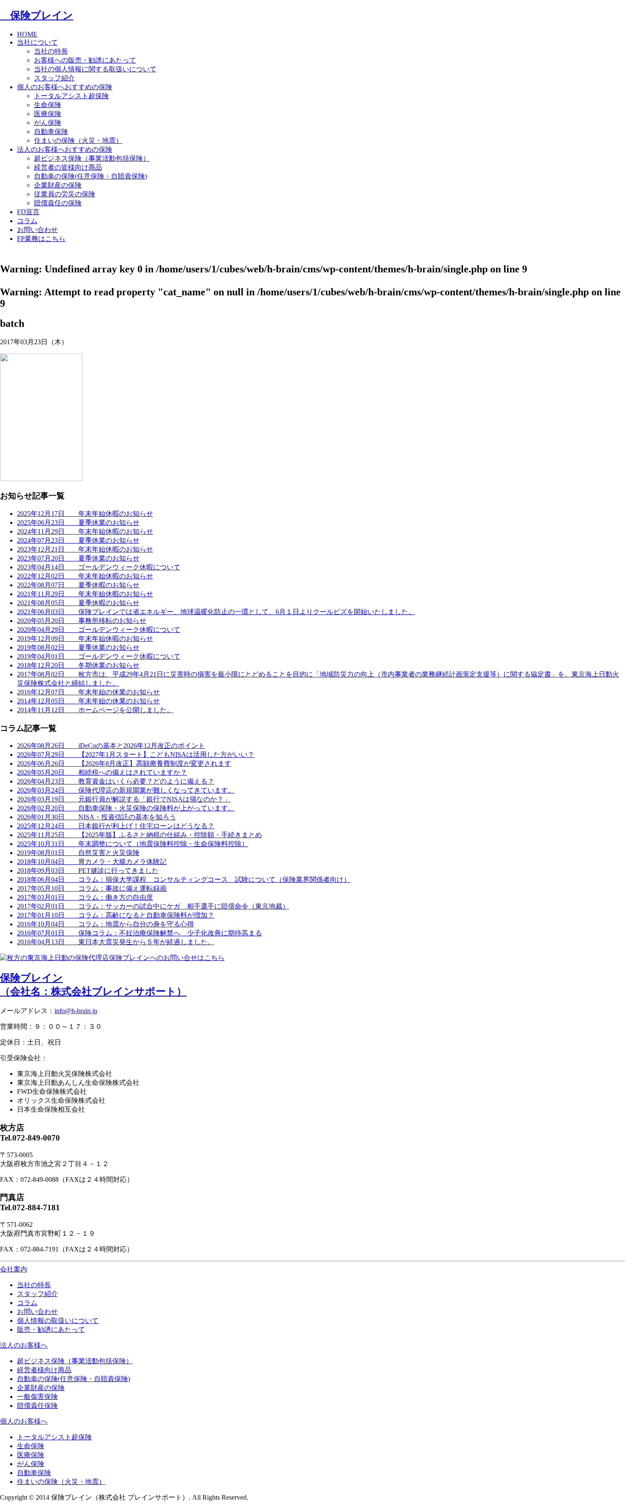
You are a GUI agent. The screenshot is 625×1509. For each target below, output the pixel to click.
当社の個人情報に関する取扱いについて (95, 69)
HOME (27, 34)
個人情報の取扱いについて (58, 1320)
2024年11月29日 (85, 531)
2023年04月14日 (98, 567)
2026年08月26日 (111, 745)
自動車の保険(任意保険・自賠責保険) (90, 176)
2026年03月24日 (126, 790)
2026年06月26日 (124, 763)
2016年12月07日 (88, 692)
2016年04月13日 (115, 942)
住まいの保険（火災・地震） (78, 140)
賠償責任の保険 (58, 203)
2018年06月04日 (183, 879)
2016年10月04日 (105, 924)
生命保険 (47, 104)
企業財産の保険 (58, 185)
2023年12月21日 (85, 549)
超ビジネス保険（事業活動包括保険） (92, 158)
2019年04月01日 (98, 656)
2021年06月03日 (216, 611)
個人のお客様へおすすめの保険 (64, 87)
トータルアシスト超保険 (71, 95)
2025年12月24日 (115, 826)
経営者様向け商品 (44, 1369)
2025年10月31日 (132, 843)
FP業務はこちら (41, 238)
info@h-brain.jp (75, 1010)
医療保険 (47, 113)
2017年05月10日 (92, 888)
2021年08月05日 (78, 602)
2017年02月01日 (153, 906)
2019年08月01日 (78, 852)
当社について (37, 42)
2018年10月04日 (92, 861)
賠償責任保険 (37, 1405)
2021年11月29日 (85, 593)
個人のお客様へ (24, 1421)
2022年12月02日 (85, 576)
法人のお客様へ (24, 1345)
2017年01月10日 (115, 915)
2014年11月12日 (95, 709)
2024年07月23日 (78, 540)
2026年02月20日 (126, 808)
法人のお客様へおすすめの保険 (64, 149)
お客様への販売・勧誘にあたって (85, 60)
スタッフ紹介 (54, 78)
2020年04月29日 (98, 629)
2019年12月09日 (85, 638)
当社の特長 (51, 51)
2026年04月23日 (115, 781)
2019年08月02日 (78, 647)
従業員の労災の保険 (64, 194)
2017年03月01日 (85, 897)
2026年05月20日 (102, 772)
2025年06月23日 (78, 522)
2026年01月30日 (96, 817)
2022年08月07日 (78, 585)
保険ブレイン (36, 15)
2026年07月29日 (135, 754)
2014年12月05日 (88, 701)
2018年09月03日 (88, 870)
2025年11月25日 (139, 834)
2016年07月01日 (139, 933)
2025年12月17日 (85, 513)
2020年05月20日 (81, 620)
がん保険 (47, 122)
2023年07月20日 (78, 558)
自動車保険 (51, 131)
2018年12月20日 (78, 665)
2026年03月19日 (123, 799)
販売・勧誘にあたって (51, 1329)
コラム (27, 220)
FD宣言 (28, 211)
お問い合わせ (37, 229)
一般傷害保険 (37, 1396)
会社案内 (13, 1269)
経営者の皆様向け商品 (68, 167)
